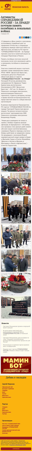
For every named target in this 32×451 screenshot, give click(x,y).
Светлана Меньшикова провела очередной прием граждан (16, 327)
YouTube (4, 413)
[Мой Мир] (24, 37)
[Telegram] (30, 37)
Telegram (4, 390)
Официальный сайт (7, 387)
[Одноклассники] (22, 37)
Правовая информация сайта (17, 445)
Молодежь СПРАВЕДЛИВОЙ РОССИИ (10, 427)
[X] (26, 37)
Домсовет (5, 433)
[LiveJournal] (28, 37)
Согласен (16, 448)
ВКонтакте (5, 395)
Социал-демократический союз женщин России (11, 430)
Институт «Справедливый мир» (11, 423)
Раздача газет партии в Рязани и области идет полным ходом (15, 350)
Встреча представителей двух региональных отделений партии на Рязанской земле (15, 333)
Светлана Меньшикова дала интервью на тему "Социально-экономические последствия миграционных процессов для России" (16, 340)
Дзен (3, 392)
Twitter (4, 393)
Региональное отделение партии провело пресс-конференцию (15, 345)
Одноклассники (6, 397)
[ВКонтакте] (20, 37)
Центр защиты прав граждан (10, 425)
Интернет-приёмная (8, 388)
